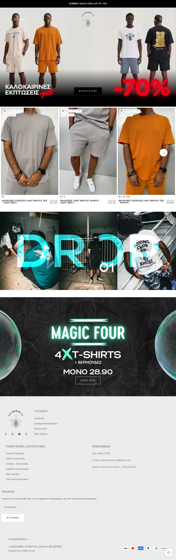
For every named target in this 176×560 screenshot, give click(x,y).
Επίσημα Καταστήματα (45, 423)
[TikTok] (26, 434)
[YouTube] (19, 434)
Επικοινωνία (40, 429)
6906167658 (103, 453)
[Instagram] (13, 434)
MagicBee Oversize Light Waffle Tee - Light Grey (24, 202)
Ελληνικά (20, 19)
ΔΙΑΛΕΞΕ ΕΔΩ (88, 91)
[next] (163, 153)
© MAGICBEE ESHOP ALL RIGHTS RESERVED (35, 546)
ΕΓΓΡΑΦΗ (13, 518)
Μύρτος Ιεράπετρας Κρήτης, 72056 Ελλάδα (114, 467)
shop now (88, 380)
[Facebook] (6, 434)
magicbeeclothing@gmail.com (115, 460)
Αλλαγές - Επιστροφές (17, 464)
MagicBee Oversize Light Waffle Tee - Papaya (141, 202)
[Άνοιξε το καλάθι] (169, 19)
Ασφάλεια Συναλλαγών (17, 469)
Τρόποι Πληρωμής (15, 453)
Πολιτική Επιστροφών (17, 479)
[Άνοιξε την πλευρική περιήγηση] (7, 19)
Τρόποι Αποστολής (15, 458)
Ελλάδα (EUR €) (17, 539)
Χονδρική (39, 418)
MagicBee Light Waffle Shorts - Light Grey (80, 202)
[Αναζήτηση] (161, 19)
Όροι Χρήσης (41, 434)
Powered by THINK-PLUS (22, 551)
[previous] (13, 153)
